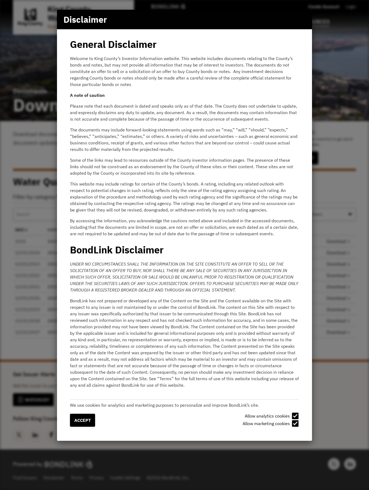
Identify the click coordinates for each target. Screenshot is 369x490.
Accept (82, 420)
